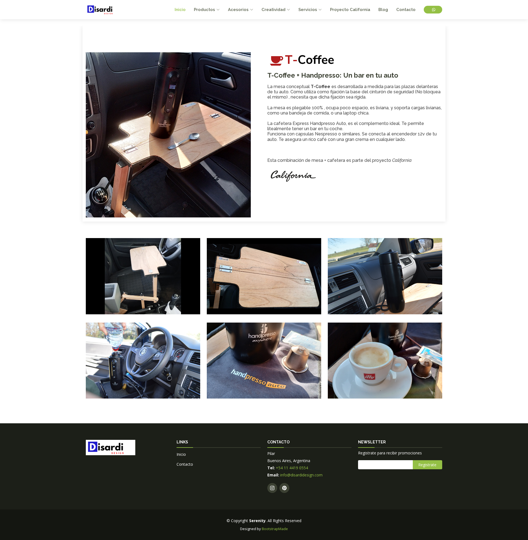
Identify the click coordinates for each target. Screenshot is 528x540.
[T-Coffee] (95, 303)
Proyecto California (350, 9)
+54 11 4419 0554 (292, 467)
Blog (383, 9)
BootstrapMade (275, 528)
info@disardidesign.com (301, 475)
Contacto (406, 9)
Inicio (180, 9)
